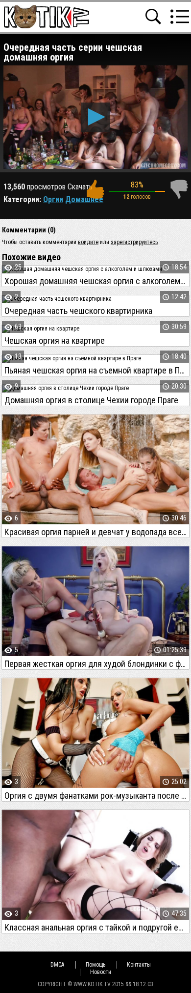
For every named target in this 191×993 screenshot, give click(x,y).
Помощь (95, 964)
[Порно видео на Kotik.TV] (46, 16)
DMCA (57, 964)
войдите (88, 242)
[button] (95, 117)
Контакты (139, 964)
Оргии (53, 199)
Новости (100, 972)
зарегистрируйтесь (134, 242)
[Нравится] (95, 189)
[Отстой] (179, 189)
